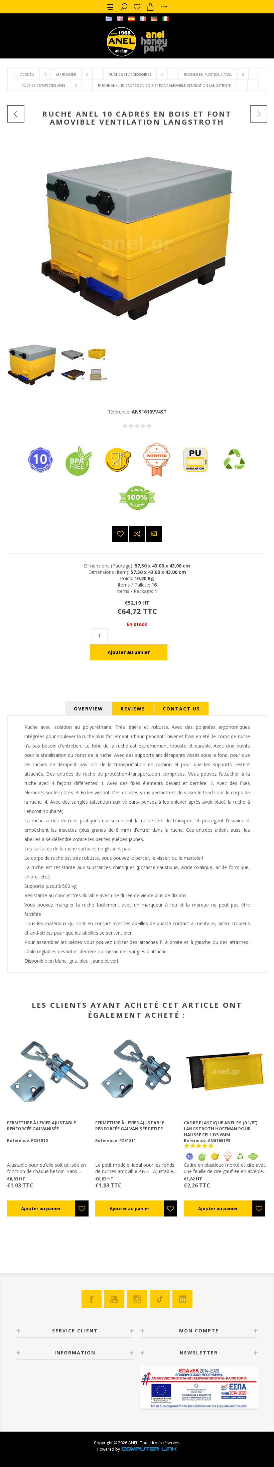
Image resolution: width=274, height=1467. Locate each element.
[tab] (88, 708)
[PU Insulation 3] (195, 476)
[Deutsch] (154, 18)
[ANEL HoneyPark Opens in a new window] (152, 43)
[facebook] (92, 1299)
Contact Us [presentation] (181, 708)
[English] (120, 18)
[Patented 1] (156, 476)
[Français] (142, 18)
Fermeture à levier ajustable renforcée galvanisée (41, 1126)
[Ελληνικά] (108, 18)
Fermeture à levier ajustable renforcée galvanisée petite (129, 1126)
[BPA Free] (78, 476)
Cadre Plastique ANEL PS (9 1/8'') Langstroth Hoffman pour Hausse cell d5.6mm (220, 1129)
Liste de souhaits (137, 6)
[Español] (131, 18)
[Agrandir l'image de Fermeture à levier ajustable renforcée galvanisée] (48, 1071)
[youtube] (114, 1299)
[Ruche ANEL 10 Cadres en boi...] (258, 114)
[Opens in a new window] (149, 1449)
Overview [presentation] (88, 708)
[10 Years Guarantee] (40, 476)
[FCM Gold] (117, 476)
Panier (150, 6)
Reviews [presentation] (133, 708)
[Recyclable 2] (234, 476)
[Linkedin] (182, 1299)
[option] (33, 365)
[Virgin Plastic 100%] (137, 514)
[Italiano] (165, 18)
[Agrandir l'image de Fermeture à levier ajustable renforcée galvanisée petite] (136, 1071)
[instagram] (137, 1299)
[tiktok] (160, 1299)
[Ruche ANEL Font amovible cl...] (15, 114)
